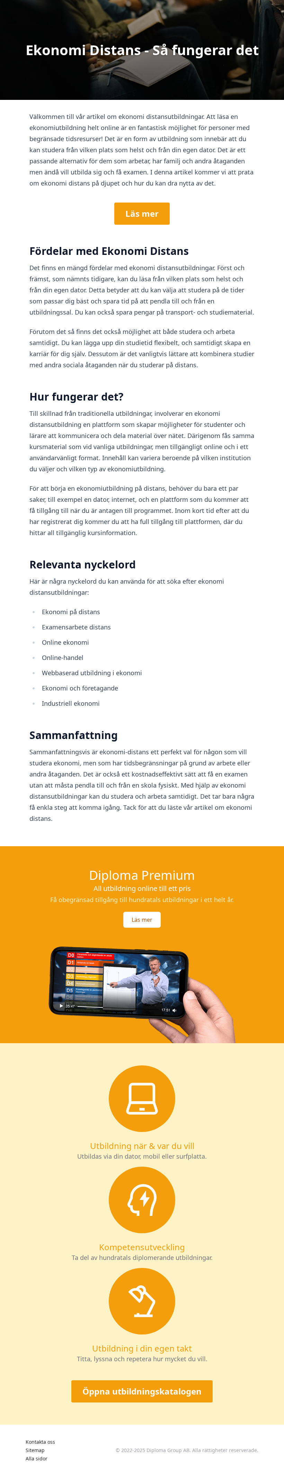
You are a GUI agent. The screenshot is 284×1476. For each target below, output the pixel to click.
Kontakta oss (40, 1442)
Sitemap (35, 1450)
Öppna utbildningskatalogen (142, 1391)
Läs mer (142, 213)
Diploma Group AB (168, 1450)
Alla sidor (36, 1458)
